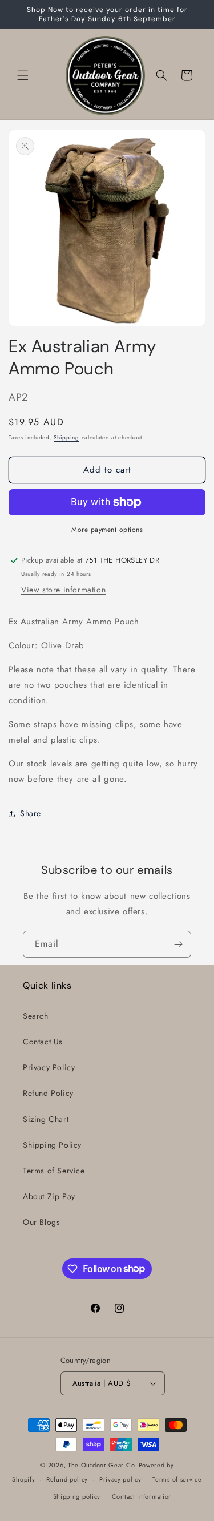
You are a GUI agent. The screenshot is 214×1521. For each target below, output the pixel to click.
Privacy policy (120, 1479)
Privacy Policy (49, 1067)
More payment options (107, 530)
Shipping (66, 437)
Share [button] (30, 813)
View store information (63, 589)
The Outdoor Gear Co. (102, 1465)
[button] (22, 75)
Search (36, 1016)
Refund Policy (48, 1093)
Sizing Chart (45, 1119)
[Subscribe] (178, 944)
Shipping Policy (52, 1145)
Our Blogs (41, 1222)
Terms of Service (54, 1170)
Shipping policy (77, 1496)
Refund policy (67, 1479)
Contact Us (43, 1041)
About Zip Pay (49, 1196)
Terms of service (176, 1479)
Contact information (142, 1496)
